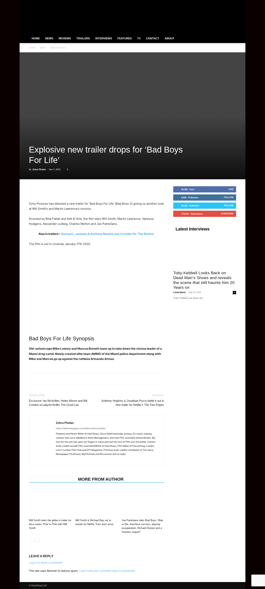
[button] (231, 38)
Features (124, 38)
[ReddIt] (68, 190)
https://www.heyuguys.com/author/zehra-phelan (80, 428)
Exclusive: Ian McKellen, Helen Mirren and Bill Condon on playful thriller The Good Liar (58, 402)
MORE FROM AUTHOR (101, 479)
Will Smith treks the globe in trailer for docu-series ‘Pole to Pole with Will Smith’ (50, 524)
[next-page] (37, 539)
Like (231, 189)
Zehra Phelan (39, 169)
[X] (227, 2)
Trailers (83, 38)
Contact (152, 38)
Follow (228, 197)
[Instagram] (220, 2)
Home (36, 38)
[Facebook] (214, 2)
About (169, 38)
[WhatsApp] (51, 190)
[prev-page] (31, 539)
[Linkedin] (59, 190)
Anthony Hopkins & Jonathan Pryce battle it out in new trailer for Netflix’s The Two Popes (132, 402)
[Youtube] (233, 2)
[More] (86, 190)
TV (139, 38)
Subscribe (227, 213)
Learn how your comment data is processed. (107, 570)
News (49, 38)
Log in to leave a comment (45, 562)
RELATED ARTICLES (52, 479)
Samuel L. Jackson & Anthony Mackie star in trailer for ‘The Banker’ (108, 234)
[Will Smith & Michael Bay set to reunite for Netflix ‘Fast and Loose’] (96, 502)
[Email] (77, 190)
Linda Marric (179, 292)
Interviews (103, 38)
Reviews (65, 38)
